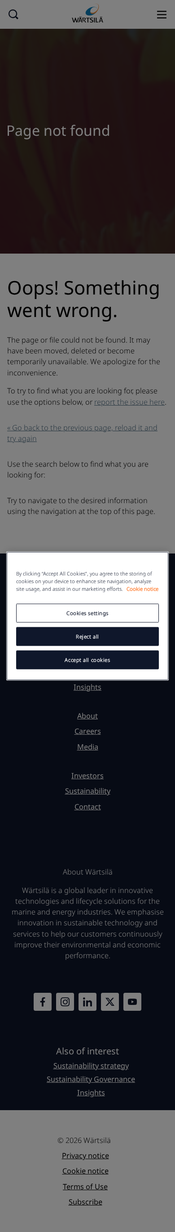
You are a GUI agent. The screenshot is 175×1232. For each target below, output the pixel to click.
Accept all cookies (87, 659)
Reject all (87, 636)
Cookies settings (87, 613)
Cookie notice (142, 588)
